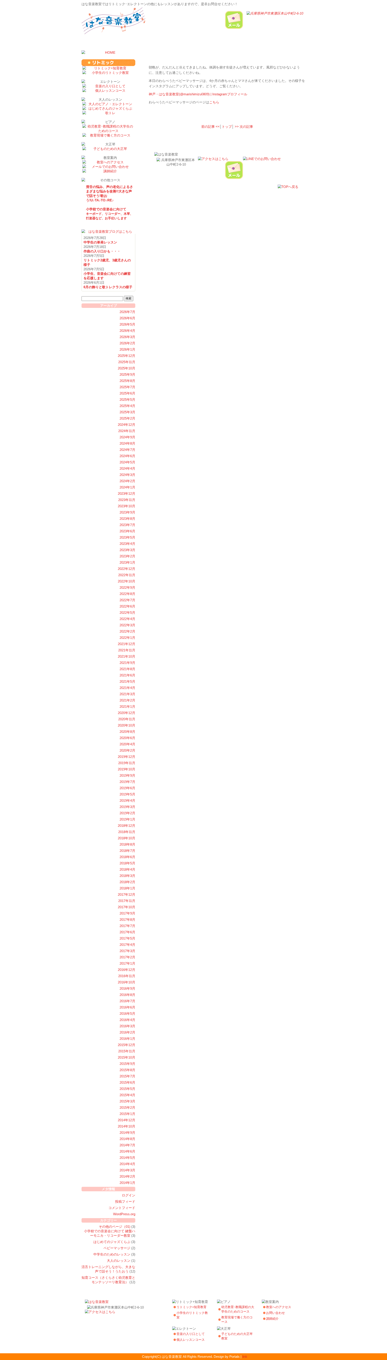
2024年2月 (127, 481)
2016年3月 (127, 1026)
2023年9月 (127, 512)
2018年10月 (126, 838)
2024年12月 (126, 424)
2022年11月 (126, 575)
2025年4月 (127, 406)
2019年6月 (127, 788)
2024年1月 (127, 487)
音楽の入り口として (190, 1334)
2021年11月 (126, 650)
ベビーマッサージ (116, 1248)
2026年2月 (127, 343)
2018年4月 (127, 869)
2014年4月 (127, 1164)
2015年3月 (127, 1101)
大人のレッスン (118, 1260)
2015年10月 (126, 1057)
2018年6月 (127, 857)
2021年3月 (127, 694)
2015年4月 (127, 1095)
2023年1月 (127, 562)
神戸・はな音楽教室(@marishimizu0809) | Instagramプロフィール (198, 94)
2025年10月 (126, 368)
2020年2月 (127, 750)
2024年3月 (127, 475)
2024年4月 (127, 468)
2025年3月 (127, 412)
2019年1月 (127, 819)
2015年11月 (126, 1051)
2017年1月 (127, 963)
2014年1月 (127, 1183)
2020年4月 (127, 744)
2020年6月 (127, 738)
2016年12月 (126, 970)
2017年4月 (127, 944)
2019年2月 (127, 813)
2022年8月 (127, 594)
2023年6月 (127, 531)
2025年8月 (127, 381)
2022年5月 (127, 612)
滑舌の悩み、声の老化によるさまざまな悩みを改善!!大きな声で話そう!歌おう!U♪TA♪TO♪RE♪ (109, 193)
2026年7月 (127, 312)
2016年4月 (127, 1020)
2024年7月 (127, 450)
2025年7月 (127, 387)
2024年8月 (127, 443)
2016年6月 (127, 1007)
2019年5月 (127, 794)
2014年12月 (126, 1120)
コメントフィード (121, 1208)
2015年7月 (127, 1076)
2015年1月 (127, 1114)
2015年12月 (126, 1045)
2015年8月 (127, 1070)
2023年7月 (127, 525)
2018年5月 (127, 863)
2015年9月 (127, 1064)
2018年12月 (126, 825)
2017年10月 (126, 907)
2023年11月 (126, 500)
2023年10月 (126, 506)
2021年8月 (127, 669)
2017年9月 (127, 913)
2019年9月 (127, 775)
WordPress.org (124, 1214)
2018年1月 (127, 888)
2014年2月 (127, 1176)
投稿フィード (125, 1201)
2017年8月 (127, 919)
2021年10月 (126, 656)
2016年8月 (127, 995)
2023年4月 (127, 544)
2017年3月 (127, 951)
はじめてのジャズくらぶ (111, 1242)
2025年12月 (126, 356)
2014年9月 (127, 1132)
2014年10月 (126, 1126)
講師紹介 (272, 1318)
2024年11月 (126, 431)
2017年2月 (127, 957)
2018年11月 (126, 832)
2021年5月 (127, 681)
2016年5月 (127, 1013)
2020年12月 (126, 713)
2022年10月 (126, 581)
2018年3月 (127, 876)
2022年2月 (127, 631)
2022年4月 (127, 619)
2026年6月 (127, 318)
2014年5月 (127, 1158)
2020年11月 (126, 719)
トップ (227, 126)
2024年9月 (127, 437)
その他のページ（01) (114, 1226)
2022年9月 (127, 587)
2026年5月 (127, 324)
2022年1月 (127, 637)
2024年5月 (127, 462)
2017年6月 (127, 932)
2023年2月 (127, 556)
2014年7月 (127, 1145)
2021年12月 (126, 644)
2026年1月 (127, 349)
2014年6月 (127, 1151)
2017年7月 (127, 926)
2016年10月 (126, 982)
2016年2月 (127, 1032)
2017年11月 (126, 901)
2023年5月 (127, 537)
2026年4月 (127, 331)
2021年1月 (127, 706)
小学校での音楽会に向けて (109, 213)
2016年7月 (127, 1001)
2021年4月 (127, 688)
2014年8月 (127, 1139)
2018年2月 (127, 882)
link (244, 1356)
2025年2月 (127, 418)
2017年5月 (127, 938)
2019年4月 (127, 800)
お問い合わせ (275, 1313)
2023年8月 (127, 518)
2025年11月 (126, 362)
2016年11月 (126, 976)
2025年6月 (127, 393)
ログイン (128, 1195)
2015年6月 (127, 1082)
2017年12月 (126, 894)
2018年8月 (127, 844)
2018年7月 (127, 851)
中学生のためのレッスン (111, 1254)
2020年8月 (127, 731)
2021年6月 (127, 675)
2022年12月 (126, 569)
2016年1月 (127, 1038)
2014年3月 (127, 1170)
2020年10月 (126, 725)
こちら (214, 102)
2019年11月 (126, 763)
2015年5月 (127, 1089)
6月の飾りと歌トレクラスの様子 (108, 287)
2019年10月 (126, 769)
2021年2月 (127, 700)
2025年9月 (127, 374)
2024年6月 (127, 456)
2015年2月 (127, 1107)
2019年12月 (126, 757)
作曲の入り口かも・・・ (102, 251)
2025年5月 (127, 399)
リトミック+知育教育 (191, 1307)
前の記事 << (210, 126)
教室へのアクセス (278, 1307)
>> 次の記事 (244, 126)
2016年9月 (127, 988)
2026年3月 (127, 337)
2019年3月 (127, 807)
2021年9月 (127, 663)
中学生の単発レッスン (100, 242)
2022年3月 (127, 625)
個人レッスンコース (190, 1339)
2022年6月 (127, 606)
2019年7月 (127, 782)
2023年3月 (127, 550)
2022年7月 (127, 600)
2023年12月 (126, 493)
